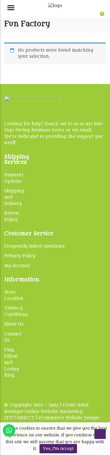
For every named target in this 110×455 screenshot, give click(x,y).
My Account (17, 265)
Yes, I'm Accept (58, 448)
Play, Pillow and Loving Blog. (11, 363)
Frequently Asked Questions (34, 246)
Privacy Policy (19, 256)
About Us (13, 324)
